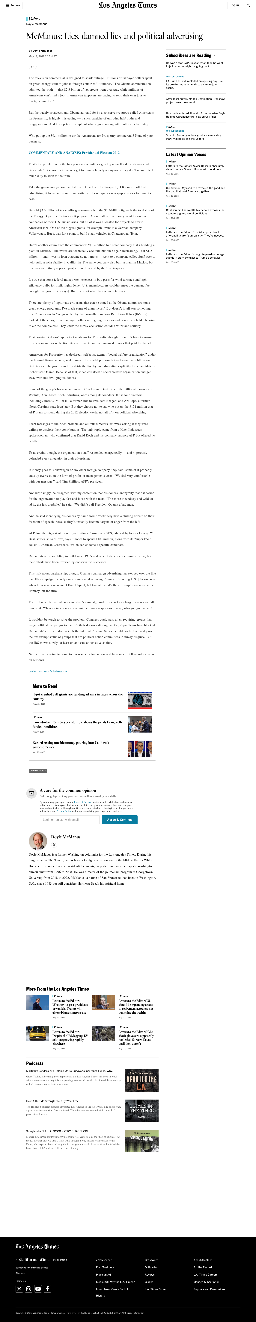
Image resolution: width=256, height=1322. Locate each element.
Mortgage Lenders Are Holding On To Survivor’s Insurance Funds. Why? (70, 1071)
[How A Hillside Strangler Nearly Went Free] (142, 1111)
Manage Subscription (206, 1282)
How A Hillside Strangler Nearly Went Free (52, 1101)
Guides (149, 1282)
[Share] (33, 66)
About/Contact (203, 1260)
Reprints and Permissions (209, 1289)
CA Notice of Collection (91, 1313)
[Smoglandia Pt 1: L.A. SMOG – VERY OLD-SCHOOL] (142, 1141)
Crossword (151, 1260)
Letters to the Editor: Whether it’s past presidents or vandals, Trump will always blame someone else (70, 1007)
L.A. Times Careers (206, 1275)
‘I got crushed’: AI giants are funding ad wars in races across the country (78, 697)
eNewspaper (104, 1260)
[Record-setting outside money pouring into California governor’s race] (140, 749)
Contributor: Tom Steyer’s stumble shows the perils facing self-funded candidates (77, 725)
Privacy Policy (63, 811)
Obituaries (151, 1267)
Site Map (20, 1273)
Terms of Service (83, 802)
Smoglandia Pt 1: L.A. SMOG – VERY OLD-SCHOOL (57, 1131)
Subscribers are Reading (188, 55)
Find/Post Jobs (105, 1267)
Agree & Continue (119, 819)
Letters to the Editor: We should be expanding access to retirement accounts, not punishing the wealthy (136, 1007)
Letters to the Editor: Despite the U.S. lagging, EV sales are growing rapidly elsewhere (70, 1038)
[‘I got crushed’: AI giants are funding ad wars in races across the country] (140, 700)
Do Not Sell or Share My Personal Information (123, 1313)
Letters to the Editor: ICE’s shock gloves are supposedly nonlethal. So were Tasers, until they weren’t (136, 1038)
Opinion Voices (38, 771)
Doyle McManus (65, 837)
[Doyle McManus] (38, 841)
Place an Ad (103, 1275)
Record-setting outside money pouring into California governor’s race (71, 745)
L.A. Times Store (155, 1289)
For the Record (203, 1267)
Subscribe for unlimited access (32, 1268)
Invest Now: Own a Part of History (112, 1292)
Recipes (150, 1275)
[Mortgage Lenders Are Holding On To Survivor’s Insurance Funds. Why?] (142, 1080)
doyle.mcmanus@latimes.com (49, 671)
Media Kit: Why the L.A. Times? (115, 1282)
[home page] (128, 5)
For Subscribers (175, 77)
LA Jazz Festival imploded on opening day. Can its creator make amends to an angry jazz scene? (194, 84)
